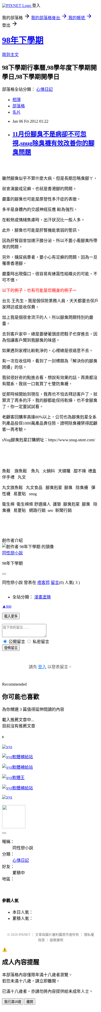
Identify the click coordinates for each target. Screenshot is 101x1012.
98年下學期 (23, 40)
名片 (16, 112)
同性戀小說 (12, 553)
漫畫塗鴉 (42, 597)
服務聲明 (56, 940)
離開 (29, 1002)
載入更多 (11, 616)
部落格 (18, 106)
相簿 (16, 100)
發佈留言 (11, 648)
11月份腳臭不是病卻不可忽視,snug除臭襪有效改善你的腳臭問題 (53, 143)
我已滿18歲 (12, 1002)
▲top (6, 606)
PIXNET (24, 935)
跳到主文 (10, 54)
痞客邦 (43, 582)
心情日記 (44, 89)
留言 (55, 582)
